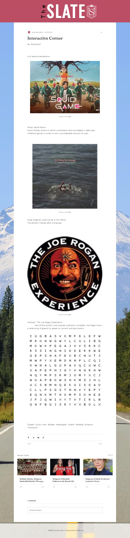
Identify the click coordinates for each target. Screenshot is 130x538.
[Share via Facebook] (28, 437)
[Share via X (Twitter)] (33, 437)
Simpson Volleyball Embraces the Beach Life (63, 480)
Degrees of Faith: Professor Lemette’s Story (98, 480)
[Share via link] (43, 437)
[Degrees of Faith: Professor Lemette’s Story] (98, 467)
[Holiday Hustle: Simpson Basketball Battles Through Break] (32, 467)
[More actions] (101, 32)
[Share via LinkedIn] (38, 437)
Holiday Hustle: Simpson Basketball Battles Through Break (32, 480)
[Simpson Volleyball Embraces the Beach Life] (65, 467)
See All (110, 455)
